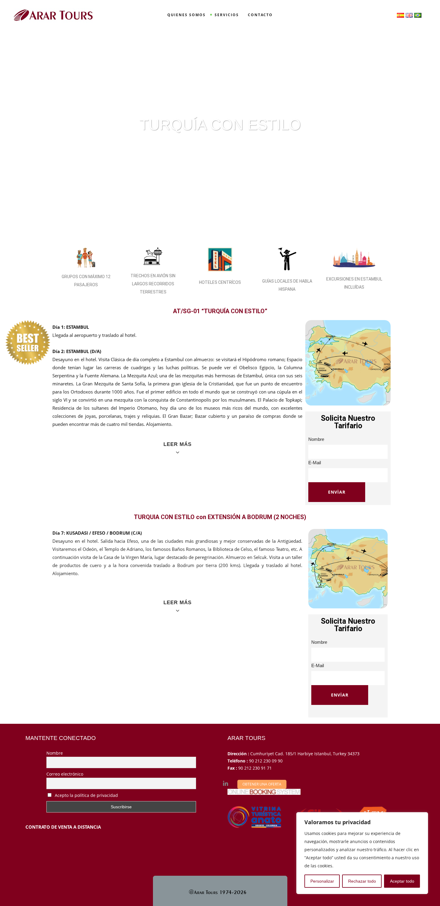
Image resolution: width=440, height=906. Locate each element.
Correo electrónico (64, 774)
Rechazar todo (362, 881)
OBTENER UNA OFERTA (261, 784)
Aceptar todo (402, 881)
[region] (362, 853)
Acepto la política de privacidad (86, 795)
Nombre (54, 753)
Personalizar (322, 881)
